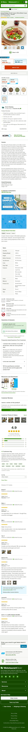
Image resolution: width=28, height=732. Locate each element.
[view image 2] (11, 420)
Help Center (14, 698)
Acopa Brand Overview (8, 230)
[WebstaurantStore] (14, 668)
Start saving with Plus (11, 654)
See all (25, 415)
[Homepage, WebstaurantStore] (14, 2)
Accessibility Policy (14, 720)
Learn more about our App (12, 662)
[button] (5, 47)
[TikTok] (13, 676)
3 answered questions (19, 17)
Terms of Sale (14, 713)
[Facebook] (10, 676)
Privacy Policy (17, 337)
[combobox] (14, 5)
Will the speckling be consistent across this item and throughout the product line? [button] (12, 367)
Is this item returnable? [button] (9, 361)
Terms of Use (10, 337)
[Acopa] (6, 135)
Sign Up (24, 646)
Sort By (3, 474)
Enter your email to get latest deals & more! (13, 643)
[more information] (21, 108)
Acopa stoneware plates (8, 589)
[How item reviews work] (19, 436)
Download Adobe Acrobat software (8, 392)
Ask (23, 331)
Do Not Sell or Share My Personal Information (14, 723)
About (3, 233)
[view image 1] (4, 420)
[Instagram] (2, 676)
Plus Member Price (19, 60)
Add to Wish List (14, 73)
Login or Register (14, 410)
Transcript (8, 233)
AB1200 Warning (6, 192)
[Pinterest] (17, 676)
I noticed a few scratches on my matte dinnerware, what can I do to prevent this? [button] (13, 345)
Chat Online (7, 706)
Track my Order (14, 702)
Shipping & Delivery (20, 706)
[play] (14, 221)
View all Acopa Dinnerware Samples (19, 135)
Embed (13, 233)
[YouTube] (6, 676)
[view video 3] (17, 420)
